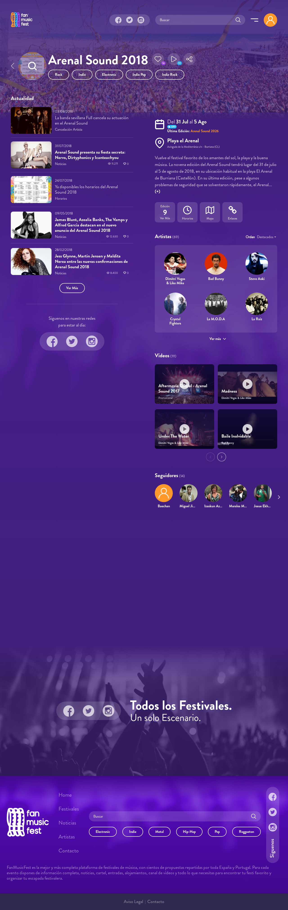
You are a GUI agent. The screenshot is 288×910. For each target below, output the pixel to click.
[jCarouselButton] (278, 496)
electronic (109, 74)
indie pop (139, 74)
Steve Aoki (257, 278)
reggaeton (246, 831)
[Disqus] (144, 577)
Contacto (68, 850)
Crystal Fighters (175, 321)
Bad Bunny (216, 278)
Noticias (67, 823)
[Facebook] (118, 20)
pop (217, 831)
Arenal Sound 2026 (205, 131)
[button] (158, 60)
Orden (250, 236)
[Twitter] (129, 20)
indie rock (170, 74)
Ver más (215, 338)
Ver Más (72, 288)
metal (159, 831)
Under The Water (173, 436)
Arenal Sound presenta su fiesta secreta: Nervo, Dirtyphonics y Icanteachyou (90, 155)
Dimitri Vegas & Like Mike (175, 281)
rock (58, 74)
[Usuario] (270, 20)
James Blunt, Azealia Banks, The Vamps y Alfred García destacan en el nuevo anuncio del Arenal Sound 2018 (91, 225)
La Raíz (257, 319)
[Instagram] (140, 20)
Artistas (66, 837)
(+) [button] (157, 191)
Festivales (68, 809)
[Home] (21, 27)
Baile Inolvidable (236, 436)
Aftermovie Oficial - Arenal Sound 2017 (182, 388)
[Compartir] (189, 60)
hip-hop (189, 831)
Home (65, 795)
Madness (229, 391)
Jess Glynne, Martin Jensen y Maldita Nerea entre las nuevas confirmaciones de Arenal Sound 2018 (91, 261)
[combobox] (266, 237)
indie (82, 74)
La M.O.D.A (216, 319)
